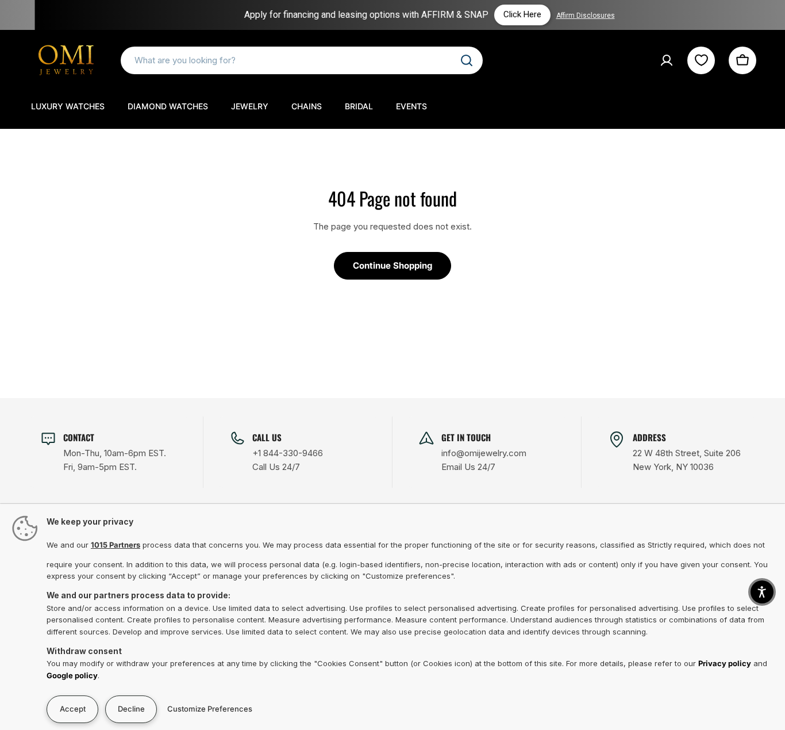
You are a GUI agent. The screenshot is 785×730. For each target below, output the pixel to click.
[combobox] (302, 60)
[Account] (667, 60)
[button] (762, 592)
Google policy (72, 675)
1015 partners (115, 544)
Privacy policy (724, 663)
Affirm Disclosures (569, 16)
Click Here (506, 14)
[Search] (467, 60)
